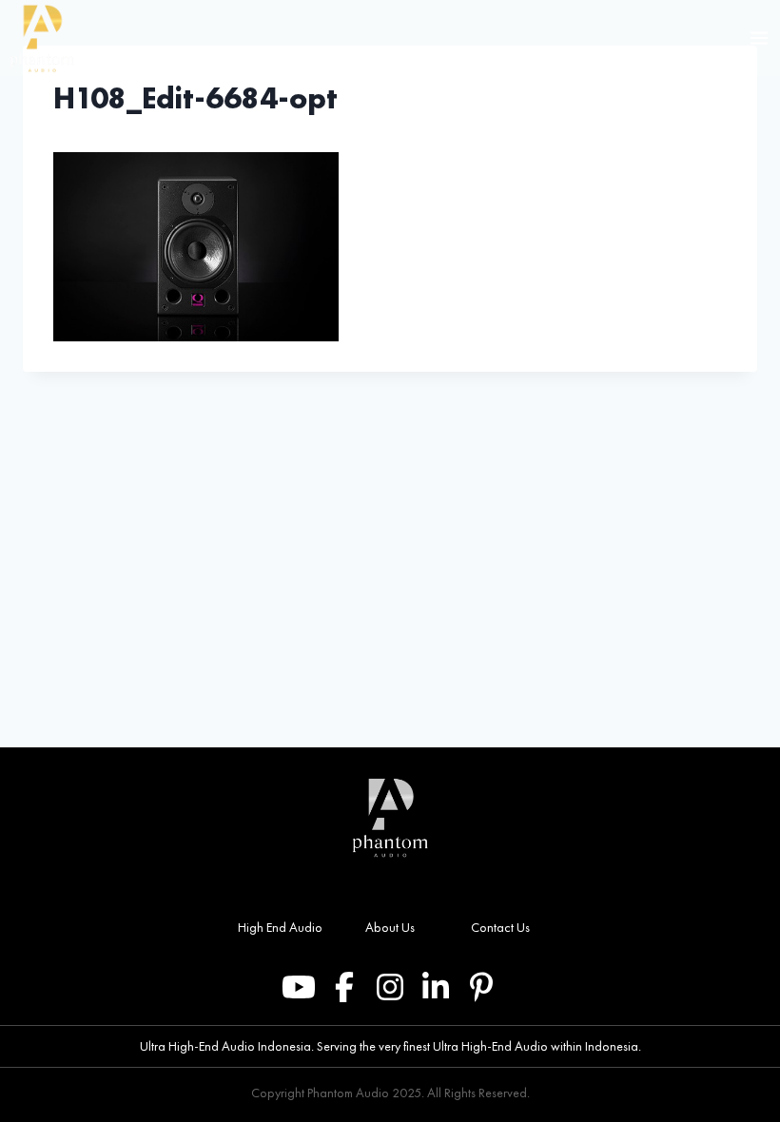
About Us (390, 927)
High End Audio (280, 927)
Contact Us (500, 927)
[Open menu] (759, 38)
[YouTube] (299, 987)
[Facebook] (344, 987)
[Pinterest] (481, 987)
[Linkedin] (436, 987)
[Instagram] (390, 987)
